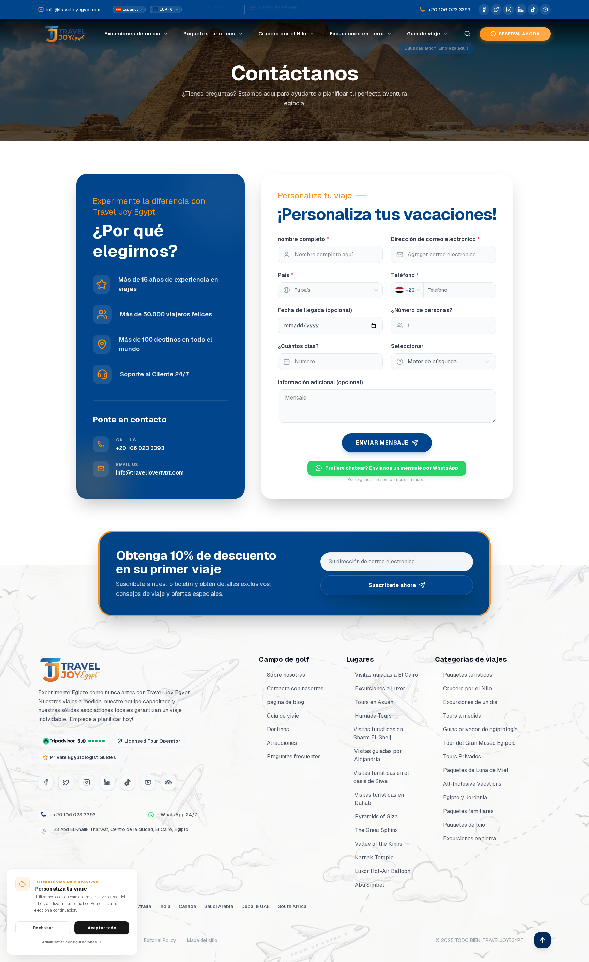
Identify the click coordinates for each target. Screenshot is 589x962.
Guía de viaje (423, 33)
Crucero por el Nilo (282, 33)
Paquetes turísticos (209, 33)
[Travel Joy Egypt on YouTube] (545, 9)
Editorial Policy (160, 940)
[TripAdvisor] (168, 782)
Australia (140, 906)
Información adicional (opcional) (320, 382)
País (285, 275)
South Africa (292, 906)
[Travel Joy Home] (65, 34)
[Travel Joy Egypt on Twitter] (496, 9)
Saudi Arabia (218, 906)
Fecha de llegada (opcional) (315, 310)
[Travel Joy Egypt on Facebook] (484, 9)
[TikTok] (127, 782)
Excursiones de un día (132, 33)
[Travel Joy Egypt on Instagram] (508, 9)
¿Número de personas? (421, 310)
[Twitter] (66, 782)
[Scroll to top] (542, 940)
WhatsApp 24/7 (179, 815)
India (164, 906)
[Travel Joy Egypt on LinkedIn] (520, 9)
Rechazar (43, 928)
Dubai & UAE (255, 906)
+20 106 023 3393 (74, 815)
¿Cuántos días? (298, 346)
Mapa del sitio (202, 940)
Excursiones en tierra (357, 33)
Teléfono (405, 275)
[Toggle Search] (467, 34)
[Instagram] (86, 782)
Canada (187, 906)
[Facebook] (45, 782)
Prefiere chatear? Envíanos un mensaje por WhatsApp (391, 468)
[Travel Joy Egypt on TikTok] (533, 9)
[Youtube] (147, 782)
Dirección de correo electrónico (435, 239)
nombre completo (303, 239)
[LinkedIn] (107, 782)
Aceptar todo (102, 928)
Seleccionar (407, 346)
